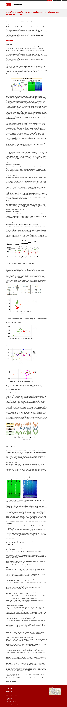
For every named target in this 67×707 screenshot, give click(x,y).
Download (9, 40)
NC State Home (9, 0)
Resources (49, 0)
